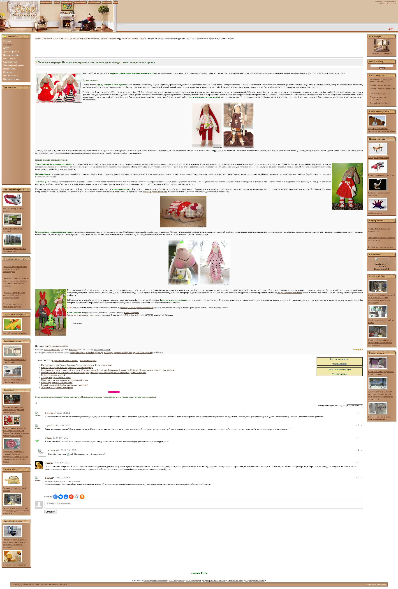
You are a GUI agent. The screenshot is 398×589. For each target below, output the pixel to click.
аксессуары (108, 353)
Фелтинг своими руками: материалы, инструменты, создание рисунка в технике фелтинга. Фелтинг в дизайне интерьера (93, 372)
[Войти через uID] (55, 496)
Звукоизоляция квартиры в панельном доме (14, 249)
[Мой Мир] (96, 324)
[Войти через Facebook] (66, 496)
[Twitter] (90, 324)
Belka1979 (73, 350)
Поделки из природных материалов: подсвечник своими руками (13, 409)
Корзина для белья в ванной (53, 375)
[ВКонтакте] (87, 324)
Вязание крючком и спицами (382, 89)
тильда (100, 353)
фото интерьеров (80, 2)
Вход (115, 2)
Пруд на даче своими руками (380, 247)
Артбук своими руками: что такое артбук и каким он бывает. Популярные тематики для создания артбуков (16, 432)
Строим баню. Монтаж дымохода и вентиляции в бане (381, 129)
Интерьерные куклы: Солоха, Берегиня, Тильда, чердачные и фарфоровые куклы (76, 365)
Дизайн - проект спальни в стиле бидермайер (14, 381)
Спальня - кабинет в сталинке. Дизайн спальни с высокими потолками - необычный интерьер (16, 282)
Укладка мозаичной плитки (14, 565)
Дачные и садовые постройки (378, 98)
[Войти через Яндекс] (71, 496)
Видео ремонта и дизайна (214, 580)
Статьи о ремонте (235, 580)
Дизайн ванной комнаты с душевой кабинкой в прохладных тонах (14, 295)
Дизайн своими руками (380, 85)
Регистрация (107, 2)
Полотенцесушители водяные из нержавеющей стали (64, 380)
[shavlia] (39, 415)
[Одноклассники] (93, 324)
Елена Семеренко (131, 312)
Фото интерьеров (193, 580)
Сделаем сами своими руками (113, 38)
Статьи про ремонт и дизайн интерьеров (80, 38)
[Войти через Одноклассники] (82, 496)
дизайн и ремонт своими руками (34, 584)
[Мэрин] (39, 480)
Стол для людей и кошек (378, 157)
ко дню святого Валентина (290, 292)
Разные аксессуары (136, 38)
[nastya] (39, 465)
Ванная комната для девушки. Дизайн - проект (381, 372)
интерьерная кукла (77, 353)
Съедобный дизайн (378, 103)
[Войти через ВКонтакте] (60, 496)
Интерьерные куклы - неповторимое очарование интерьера (67, 367)
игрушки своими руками (142, 353)
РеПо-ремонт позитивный (78, 300)
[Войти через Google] (76, 496)
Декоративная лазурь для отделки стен (379, 229)
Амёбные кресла (375, 213)
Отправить (51, 512)
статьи (57, 2)
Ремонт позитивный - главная (47, 38)
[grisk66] (39, 428)
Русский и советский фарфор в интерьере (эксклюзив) (64, 385)
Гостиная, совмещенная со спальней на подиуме (14, 305)
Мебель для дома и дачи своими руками (381, 80)
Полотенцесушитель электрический (56, 382)
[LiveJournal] (100, 324)
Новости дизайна (176, 580)
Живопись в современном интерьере (57, 387)
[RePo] (39, 440)
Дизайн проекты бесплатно (155, 580)
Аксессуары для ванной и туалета (56, 377)
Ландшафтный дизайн (254, 580)
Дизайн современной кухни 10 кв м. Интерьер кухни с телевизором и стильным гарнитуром (381, 299)
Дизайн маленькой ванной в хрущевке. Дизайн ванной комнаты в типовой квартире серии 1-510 (380, 395)
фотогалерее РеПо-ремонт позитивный (136, 307)
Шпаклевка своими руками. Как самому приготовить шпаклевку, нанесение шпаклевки (15, 543)
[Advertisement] (16, 137)
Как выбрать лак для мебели (15, 333)
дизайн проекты (46, 2)
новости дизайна (94, 2)
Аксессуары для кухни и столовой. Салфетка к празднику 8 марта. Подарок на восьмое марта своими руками (15, 457)
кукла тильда (91, 353)
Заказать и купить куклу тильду (81, 315)
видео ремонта (66, 2)
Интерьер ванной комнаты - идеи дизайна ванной (380, 418)
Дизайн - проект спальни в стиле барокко (14, 360)
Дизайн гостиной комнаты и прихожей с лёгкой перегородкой (15, 269)
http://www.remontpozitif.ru (56, 346)
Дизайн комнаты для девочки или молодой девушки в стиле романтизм (16, 510)
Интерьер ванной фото (382, 53)
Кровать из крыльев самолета (381, 175)
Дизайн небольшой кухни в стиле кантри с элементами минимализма (380, 342)
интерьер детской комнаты (155, 192)
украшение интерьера (123, 353)
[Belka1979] (42, 452)
